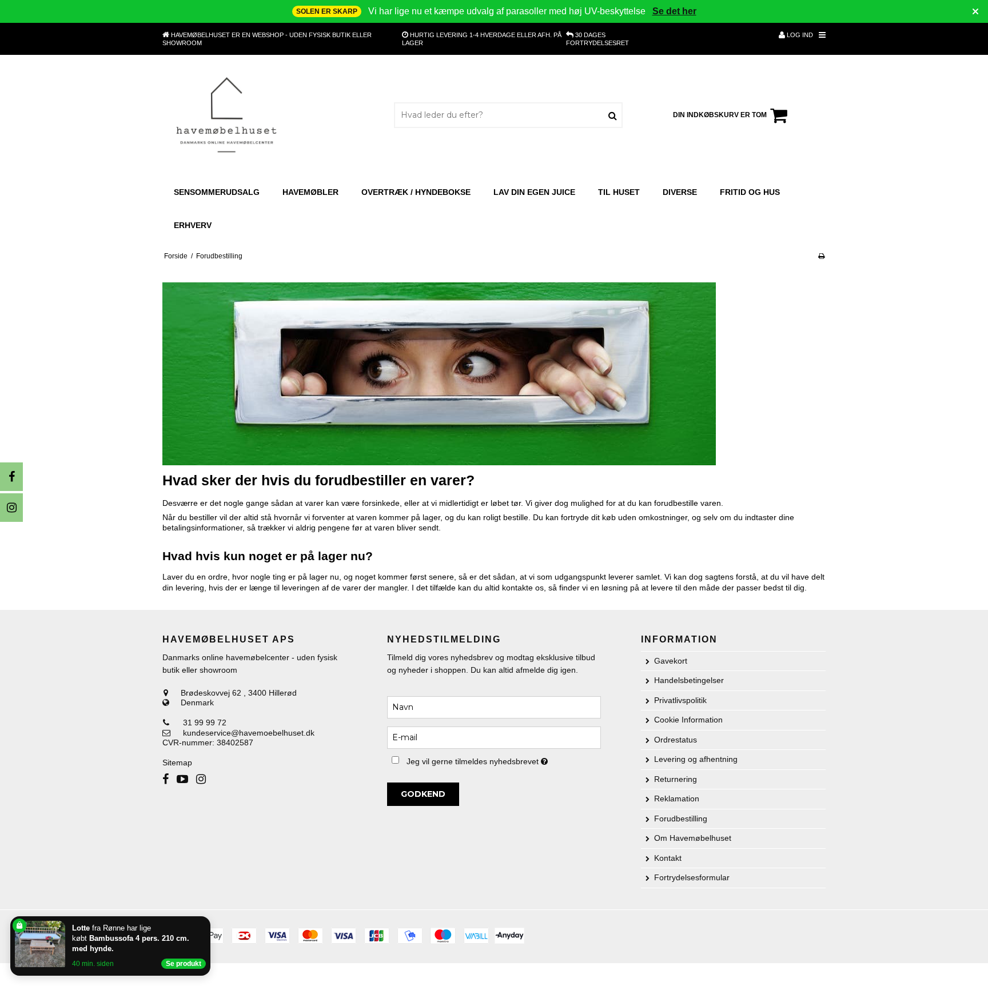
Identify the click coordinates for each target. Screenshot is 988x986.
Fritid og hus (750, 192)
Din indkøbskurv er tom (720, 115)
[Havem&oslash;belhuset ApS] (227, 115)
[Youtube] (182, 779)
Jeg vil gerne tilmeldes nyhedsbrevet (503, 760)
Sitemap (177, 762)
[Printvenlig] (821, 256)
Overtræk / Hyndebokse (416, 192)
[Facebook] (11, 476)
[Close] (208, 918)
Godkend (423, 794)
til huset (619, 192)
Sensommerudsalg (217, 192)
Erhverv (193, 225)
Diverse (680, 192)
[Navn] (493, 706)
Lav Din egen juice (534, 192)
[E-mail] (493, 736)
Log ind (799, 34)
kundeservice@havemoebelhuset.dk (248, 732)
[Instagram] (11, 507)
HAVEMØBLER (310, 192)
